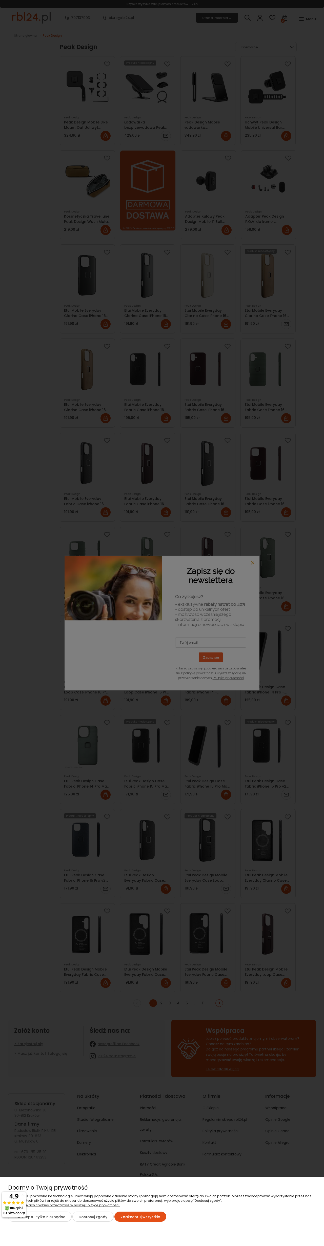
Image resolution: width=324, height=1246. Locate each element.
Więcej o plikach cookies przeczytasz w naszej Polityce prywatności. (64, 1205)
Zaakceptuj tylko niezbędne (39, 1216)
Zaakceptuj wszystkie (140, 1216)
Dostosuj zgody (93, 1216)
